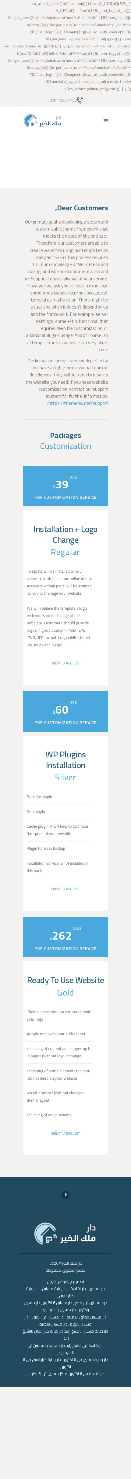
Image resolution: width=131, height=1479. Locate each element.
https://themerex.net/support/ (77, 403)
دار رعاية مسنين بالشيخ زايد (86, 1331)
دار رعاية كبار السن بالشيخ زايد (46, 1334)
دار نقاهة (78, 1288)
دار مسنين (96, 1288)
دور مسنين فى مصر (91, 1302)
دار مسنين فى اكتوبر (47, 1317)
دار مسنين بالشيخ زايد (59, 1309)
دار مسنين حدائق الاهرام (86, 1317)
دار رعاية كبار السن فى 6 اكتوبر (47, 1363)
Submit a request (65, 663)
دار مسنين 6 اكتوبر (58, 1302)
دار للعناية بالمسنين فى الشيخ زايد (50, 1349)
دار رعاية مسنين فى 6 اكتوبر (86, 1359)
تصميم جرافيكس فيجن (65, 1281)
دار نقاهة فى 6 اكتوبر (87, 1373)
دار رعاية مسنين (55, 1288)
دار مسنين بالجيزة (53, 1324)
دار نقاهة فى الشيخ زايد (85, 1345)
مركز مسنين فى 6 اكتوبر (47, 1373)
